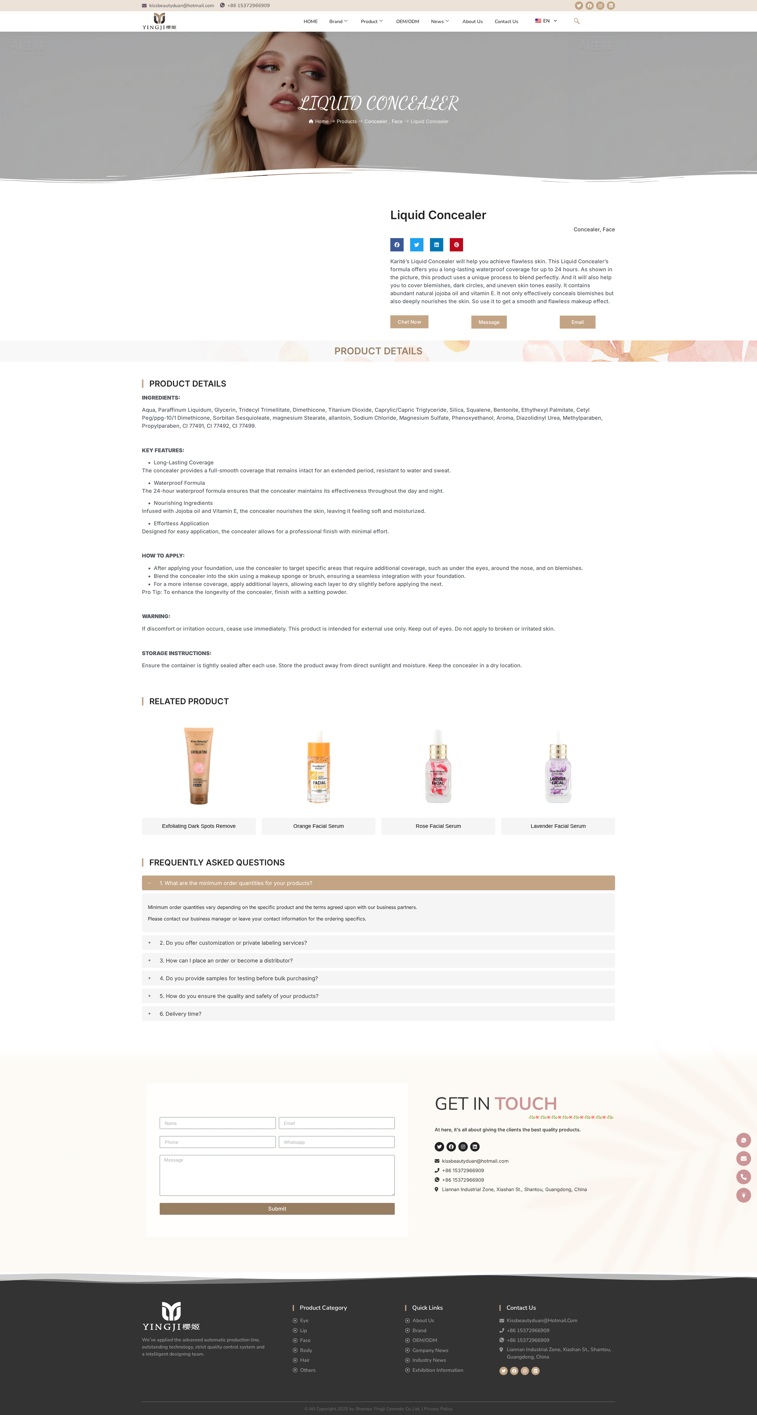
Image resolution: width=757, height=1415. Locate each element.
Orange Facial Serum (318, 826)
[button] (397, 244)
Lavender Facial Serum (558, 826)
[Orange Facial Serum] (319, 766)
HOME (311, 21)
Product (369, 21)
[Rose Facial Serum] (438, 766)
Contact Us (506, 21)
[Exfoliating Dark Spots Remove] (199, 766)
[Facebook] (451, 1146)
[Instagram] (463, 1146)
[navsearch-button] (577, 22)
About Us (472, 21)
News (437, 21)
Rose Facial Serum (438, 826)
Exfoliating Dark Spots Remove (199, 826)
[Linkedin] (475, 1146)
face (397, 121)
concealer (376, 121)
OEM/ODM (407, 21)
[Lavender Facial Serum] (558, 766)
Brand (335, 21)
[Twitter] (439, 1146)
